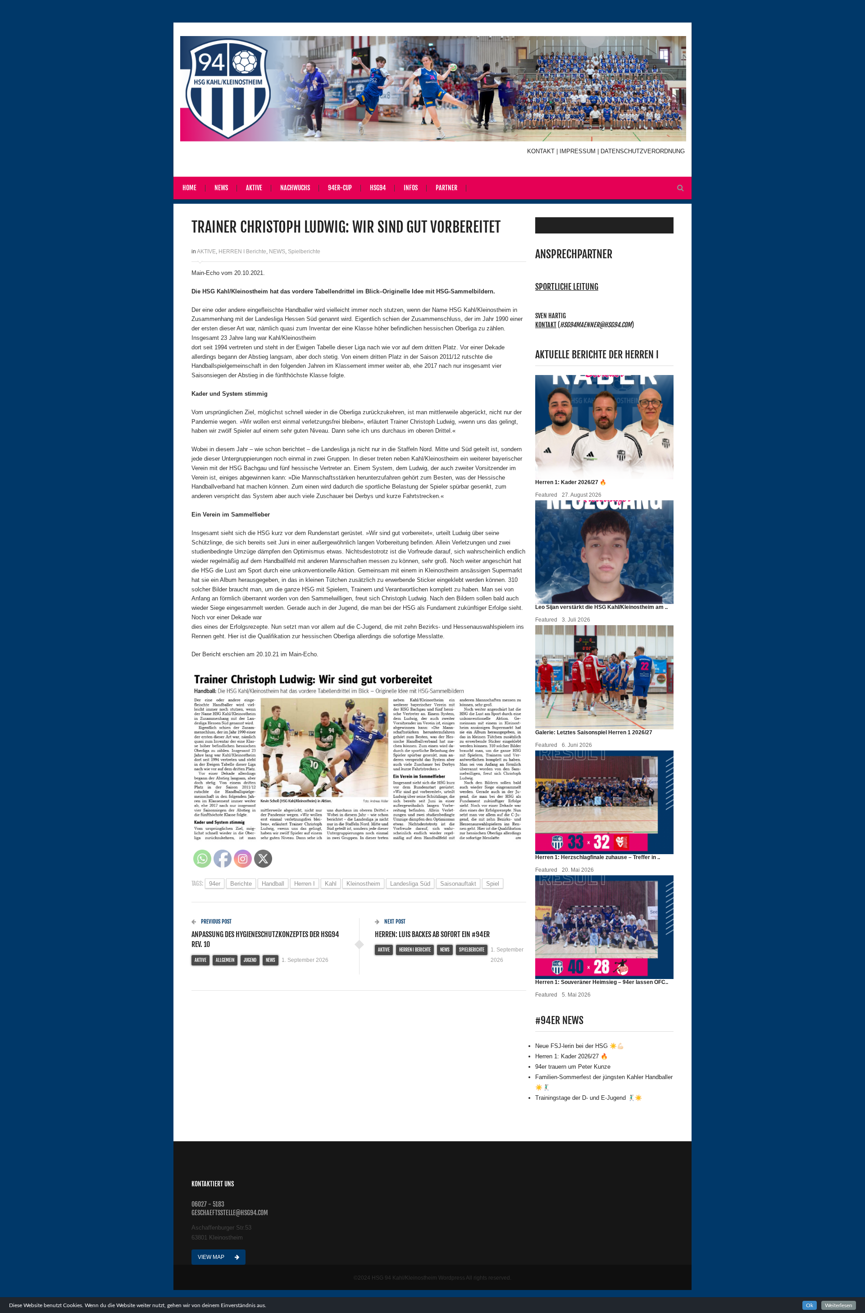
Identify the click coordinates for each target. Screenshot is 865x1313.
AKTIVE (206, 251)
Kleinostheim (363, 883)
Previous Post (216, 921)
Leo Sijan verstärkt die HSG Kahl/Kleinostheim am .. (601, 607)
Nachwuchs (295, 188)
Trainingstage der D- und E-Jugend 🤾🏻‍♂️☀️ (588, 1097)
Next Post (394, 921)
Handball (273, 883)
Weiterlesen (838, 1305)
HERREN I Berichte (242, 251)
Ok (809, 1305)
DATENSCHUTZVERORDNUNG (643, 151)
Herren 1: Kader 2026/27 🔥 (570, 482)
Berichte (241, 883)
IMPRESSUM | (580, 151)
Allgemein (225, 960)
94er (214, 883)
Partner (446, 188)
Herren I (304, 883)
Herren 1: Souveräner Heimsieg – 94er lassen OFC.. (601, 982)
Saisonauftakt (458, 883)
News (221, 188)
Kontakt (545, 325)
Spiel (492, 883)
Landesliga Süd (410, 883)
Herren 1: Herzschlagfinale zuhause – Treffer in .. (597, 857)
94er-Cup (340, 188)
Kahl (331, 883)
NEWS (277, 251)
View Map (212, 1257)
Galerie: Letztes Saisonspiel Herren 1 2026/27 (593, 732)
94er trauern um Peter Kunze (572, 1066)
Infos (411, 188)
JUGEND (250, 960)
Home (189, 188)
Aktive (254, 188)
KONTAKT (541, 151)
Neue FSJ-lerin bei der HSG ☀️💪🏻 (579, 1046)
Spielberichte (304, 251)
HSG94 (378, 188)
